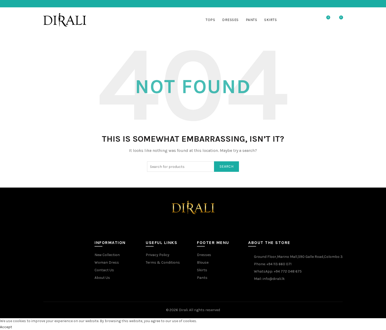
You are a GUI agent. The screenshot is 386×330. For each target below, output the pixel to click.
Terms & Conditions (163, 262)
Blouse (202, 262)
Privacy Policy (157, 255)
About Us (102, 277)
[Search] (313, 20)
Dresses (230, 20)
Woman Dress (107, 262)
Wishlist (328, 17)
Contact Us (104, 270)
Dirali (183, 310)
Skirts (270, 20)
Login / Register (302, 20)
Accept (6, 327)
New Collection (107, 255)
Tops (210, 20)
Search (226, 166)
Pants (251, 20)
